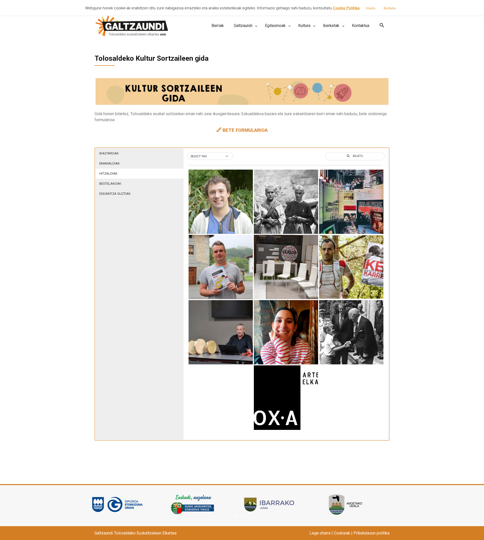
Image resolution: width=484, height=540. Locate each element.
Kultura (304, 25)
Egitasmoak (275, 25)
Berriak (217, 25)
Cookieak (342, 533)
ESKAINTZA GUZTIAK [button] (115, 194)
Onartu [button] (370, 8)
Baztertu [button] (390, 8)
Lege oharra (320, 533)
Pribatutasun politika (371, 533)
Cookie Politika (346, 8)
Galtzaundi (243, 25)
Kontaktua (360, 25)
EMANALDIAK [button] (109, 163)
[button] (381, 25)
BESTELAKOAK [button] (110, 183)
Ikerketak (331, 25)
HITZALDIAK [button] (108, 173)
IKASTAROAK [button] (109, 153)
